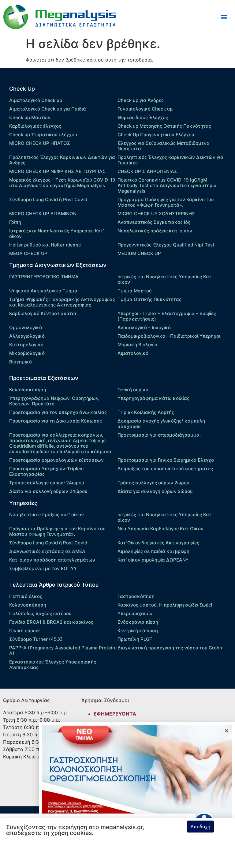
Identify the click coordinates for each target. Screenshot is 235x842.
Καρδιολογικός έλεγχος (35, 126)
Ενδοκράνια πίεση (138, 622)
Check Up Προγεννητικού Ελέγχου (156, 134)
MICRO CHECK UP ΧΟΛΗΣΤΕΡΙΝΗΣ (156, 213)
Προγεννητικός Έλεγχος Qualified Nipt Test (166, 245)
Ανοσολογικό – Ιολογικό (144, 327)
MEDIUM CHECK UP (139, 253)
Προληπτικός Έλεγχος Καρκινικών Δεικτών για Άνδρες (62, 160)
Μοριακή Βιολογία (138, 345)
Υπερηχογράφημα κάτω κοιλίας (153, 398)
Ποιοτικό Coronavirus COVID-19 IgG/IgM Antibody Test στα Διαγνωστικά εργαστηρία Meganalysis (167, 185)
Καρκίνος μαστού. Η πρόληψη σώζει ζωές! (165, 605)
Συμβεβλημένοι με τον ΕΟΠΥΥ (43, 568)
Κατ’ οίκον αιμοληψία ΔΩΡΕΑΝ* (153, 560)
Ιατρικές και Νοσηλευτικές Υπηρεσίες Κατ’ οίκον (56, 233)
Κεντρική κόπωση (138, 630)
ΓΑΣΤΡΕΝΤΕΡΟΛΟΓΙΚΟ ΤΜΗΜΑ (44, 277)
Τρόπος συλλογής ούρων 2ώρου (153, 483)
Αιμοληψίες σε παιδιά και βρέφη (153, 551)
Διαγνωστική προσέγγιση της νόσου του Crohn (170, 648)
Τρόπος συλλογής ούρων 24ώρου (46, 483)
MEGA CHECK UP (28, 253)
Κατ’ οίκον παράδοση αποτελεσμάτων (52, 560)
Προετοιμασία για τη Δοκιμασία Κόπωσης (55, 421)
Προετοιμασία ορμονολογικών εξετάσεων (56, 460)
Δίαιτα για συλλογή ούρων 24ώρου (48, 491)
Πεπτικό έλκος (25, 596)
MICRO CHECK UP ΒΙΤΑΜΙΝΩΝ (42, 213)
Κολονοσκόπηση (27, 390)
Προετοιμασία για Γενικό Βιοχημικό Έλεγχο (166, 460)
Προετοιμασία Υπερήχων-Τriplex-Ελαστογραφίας (46, 471)
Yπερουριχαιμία (135, 613)
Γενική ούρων (133, 390)
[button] (224, 17)
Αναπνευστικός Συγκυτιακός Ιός (154, 222)
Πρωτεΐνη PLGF (135, 639)
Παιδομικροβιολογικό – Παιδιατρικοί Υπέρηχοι (169, 336)
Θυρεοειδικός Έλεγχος (143, 117)
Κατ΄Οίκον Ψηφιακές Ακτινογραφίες (158, 543)
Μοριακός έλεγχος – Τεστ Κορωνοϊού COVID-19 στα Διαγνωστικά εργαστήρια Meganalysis (62, 182)
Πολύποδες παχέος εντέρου (40, 613)
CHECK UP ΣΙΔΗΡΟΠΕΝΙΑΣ (147, 171)
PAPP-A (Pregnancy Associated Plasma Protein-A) (63, 650)
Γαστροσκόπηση (136, 596)
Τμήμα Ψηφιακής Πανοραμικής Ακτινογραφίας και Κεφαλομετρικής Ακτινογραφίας (62, 302)
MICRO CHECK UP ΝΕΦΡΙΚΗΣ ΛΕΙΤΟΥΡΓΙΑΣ (57, 171)
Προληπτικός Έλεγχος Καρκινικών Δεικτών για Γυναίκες (170, 160)
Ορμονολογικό (25, 327)
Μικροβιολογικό (27, 353)
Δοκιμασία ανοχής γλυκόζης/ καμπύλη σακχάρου (161, 423)
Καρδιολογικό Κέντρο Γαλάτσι (42, 313)
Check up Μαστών (29, 117)
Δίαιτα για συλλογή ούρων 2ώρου (155, 491)
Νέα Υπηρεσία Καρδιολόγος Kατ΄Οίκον (160, 529)
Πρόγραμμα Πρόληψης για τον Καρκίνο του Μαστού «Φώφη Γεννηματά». (166, 202)
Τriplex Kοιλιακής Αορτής (146, 412)
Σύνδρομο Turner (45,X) (36, 639)
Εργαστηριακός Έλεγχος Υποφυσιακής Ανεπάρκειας (52, 664)
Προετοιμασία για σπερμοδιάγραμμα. (159, 435)
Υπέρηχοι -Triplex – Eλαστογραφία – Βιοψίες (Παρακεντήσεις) (167, 316)
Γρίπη (15, 222)
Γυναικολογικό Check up (145, 109)
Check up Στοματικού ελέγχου (43, 134)
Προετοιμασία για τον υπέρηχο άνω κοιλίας (58, 412)
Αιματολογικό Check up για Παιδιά (47, 109)
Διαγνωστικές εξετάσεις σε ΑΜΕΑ (47, 551)
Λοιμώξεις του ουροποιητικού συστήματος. (166, 469)
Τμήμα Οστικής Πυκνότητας (149, 299)
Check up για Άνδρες (141, 100)
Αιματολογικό (133, 353)
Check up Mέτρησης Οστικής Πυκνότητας (164, 126)
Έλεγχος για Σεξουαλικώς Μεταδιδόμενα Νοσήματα (164, 146)
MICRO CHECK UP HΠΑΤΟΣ (39, 143)
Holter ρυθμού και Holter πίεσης (45, 245)
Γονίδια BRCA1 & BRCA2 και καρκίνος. (52, 622)
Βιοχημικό (20, 362)
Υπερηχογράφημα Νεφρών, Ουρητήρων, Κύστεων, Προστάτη (54, 401)
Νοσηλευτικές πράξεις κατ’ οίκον (155, 231)
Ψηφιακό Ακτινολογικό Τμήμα (43, 291)
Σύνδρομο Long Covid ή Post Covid (48, 199)
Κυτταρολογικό (26, 345)
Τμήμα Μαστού (135, 291)
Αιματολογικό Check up (35, 100)
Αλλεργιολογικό (27, 336)
